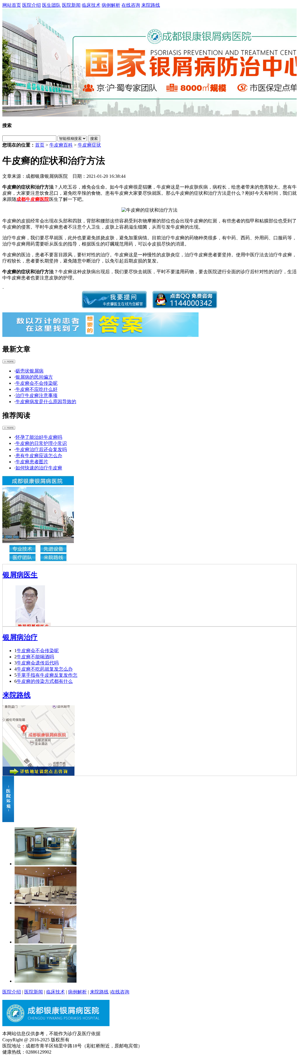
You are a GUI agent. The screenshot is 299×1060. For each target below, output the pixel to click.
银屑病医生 (20, 575)
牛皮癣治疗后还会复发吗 (41, 449)
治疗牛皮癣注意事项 (36, 395)
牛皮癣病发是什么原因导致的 (45, 401)
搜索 (94, 138)
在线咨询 (130, 5)
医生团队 (51, 5)
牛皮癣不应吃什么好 (36, 389)
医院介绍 (31, 5)
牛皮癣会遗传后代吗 (38, 662)
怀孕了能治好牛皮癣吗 (38, 437)
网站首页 (11, 5)
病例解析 (111, 5)
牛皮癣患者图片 (31, 461)
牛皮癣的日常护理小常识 (41, 443)
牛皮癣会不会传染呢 (36, 383)
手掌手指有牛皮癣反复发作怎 (47, 675)
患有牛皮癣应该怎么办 (38, 455)
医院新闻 (71, 5)
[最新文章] (8, 361)
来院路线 (150, 5)
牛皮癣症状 (89, 144)
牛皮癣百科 (61, 144)
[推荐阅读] (8, 428)
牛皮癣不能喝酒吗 (35, 656)
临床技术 (91, 5)
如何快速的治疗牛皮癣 (38, 467)
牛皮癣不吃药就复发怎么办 (45, 668)
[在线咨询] (149, 62)
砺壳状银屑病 (29, 370)
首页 (39, 144)
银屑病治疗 (20, 637)
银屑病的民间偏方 (34, 377)
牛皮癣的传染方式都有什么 (45, 681)
